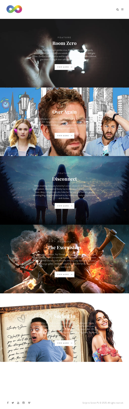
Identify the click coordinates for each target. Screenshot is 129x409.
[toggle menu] (122, 9)
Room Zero (64, 43)
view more (63, 67)
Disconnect (64, 179)
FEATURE (64, 37)
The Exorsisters (64, 247)
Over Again (64, 112)
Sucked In (64, 316)
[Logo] (14, 9)
